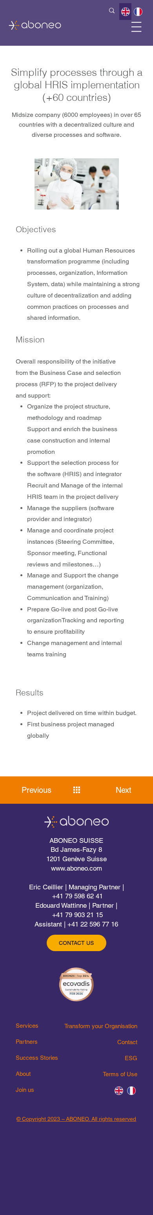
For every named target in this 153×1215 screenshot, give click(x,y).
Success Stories (37, 1057)
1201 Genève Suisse (76, 859)
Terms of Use (120, 1074)
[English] (125, 11)
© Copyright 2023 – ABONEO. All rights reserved (76, 1119)
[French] (137, 11)
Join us (25, 1089)
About (23, 1073)
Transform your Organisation (100, 1026)
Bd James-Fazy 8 (76, 849)
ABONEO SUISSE (76, 840)
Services (27, 1025)
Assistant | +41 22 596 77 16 (76, 924)
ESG (131, 1058)
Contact (127, 1042)
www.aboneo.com (76, 868)
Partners (27, 1041)
